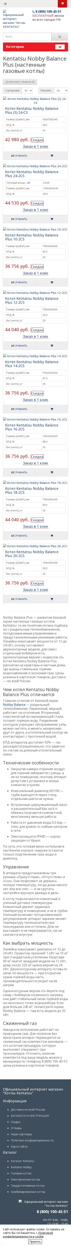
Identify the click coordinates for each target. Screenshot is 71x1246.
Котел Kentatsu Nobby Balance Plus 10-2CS (31, 237)
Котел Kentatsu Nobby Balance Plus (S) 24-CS (31, 110)
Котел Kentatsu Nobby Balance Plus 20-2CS (31, 553)
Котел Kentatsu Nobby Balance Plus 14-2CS (31, 363)
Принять (35, 1241)
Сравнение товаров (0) (20, 81)
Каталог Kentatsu (22, 1161)
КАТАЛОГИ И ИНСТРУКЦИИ (30, 1116)
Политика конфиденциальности (32, 1140)
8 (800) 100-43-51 (48, 11)
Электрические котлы (25, 1179)
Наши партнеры (21, 1134)
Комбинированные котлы (28, 1192)
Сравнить (20, 155)
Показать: (46, 90)
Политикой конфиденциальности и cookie (28, 1234)
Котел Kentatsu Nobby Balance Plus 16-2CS (31, 427)
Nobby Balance (14, 704)
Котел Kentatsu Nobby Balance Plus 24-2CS (31, 173)
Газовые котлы (21, 1173)
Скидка (37, 140)
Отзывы (16, 1128)
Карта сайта (19, 1146)
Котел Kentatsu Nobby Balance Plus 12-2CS (31, 300)
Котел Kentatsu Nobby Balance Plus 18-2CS (31, 490)
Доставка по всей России (28, 1109)
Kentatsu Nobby (21, 1167)
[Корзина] (5, 4)
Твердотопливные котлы (28, 1185)
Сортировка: (12, 90)
